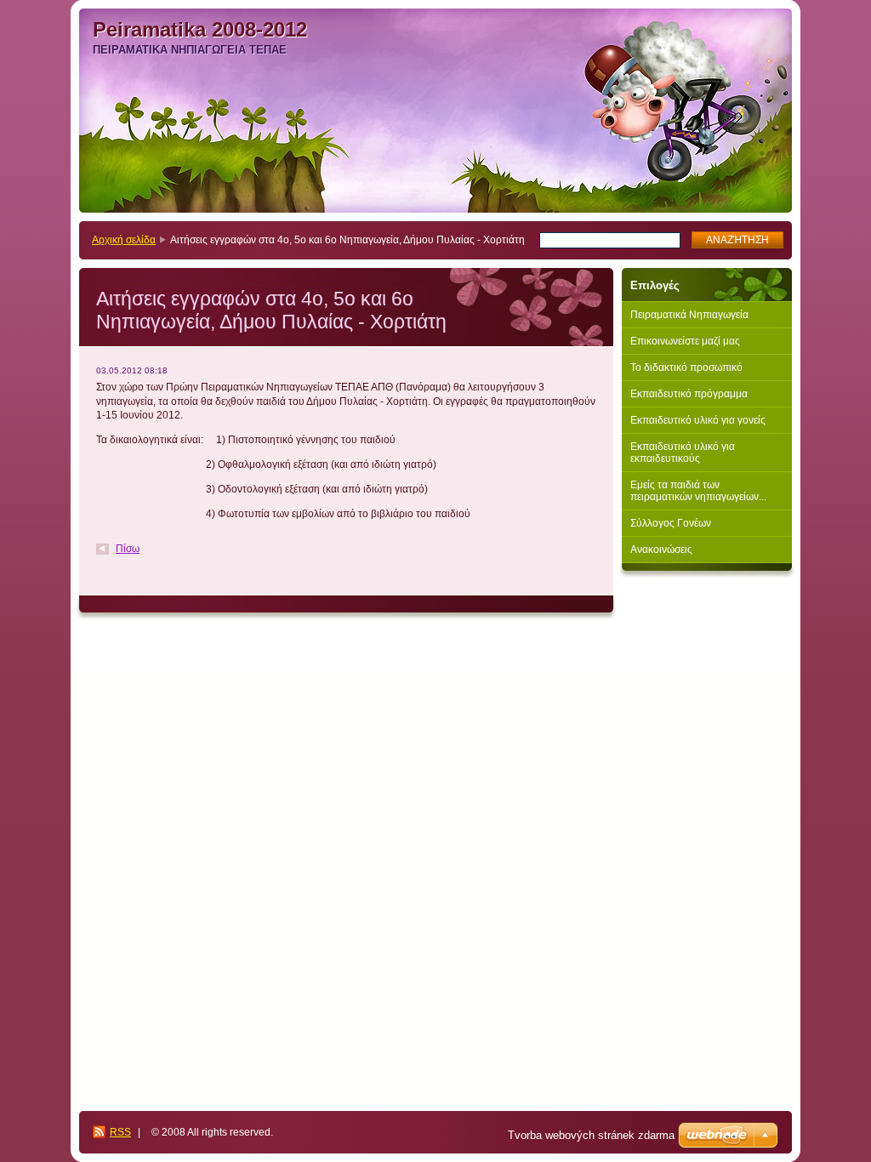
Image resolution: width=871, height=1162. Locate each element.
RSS (120, 1132)
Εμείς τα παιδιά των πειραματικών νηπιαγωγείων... (698, 491)
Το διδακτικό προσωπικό (686, 367)
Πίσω (127, 549)
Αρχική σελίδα (124, 240)
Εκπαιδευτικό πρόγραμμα (689, 394)
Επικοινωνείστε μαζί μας (685, 341)
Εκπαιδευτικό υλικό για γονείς (698, 420)
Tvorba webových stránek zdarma (591, 1135)
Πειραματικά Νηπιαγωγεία (689, 315)
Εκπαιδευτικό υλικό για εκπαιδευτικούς (682, 452)
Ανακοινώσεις (661, 549)
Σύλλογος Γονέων (670, 523)
